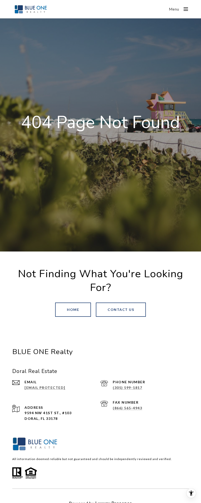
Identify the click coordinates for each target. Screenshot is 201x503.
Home (73, 309)
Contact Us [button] (121, 309)
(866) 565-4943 (127, 408)
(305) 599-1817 (127, 387)
